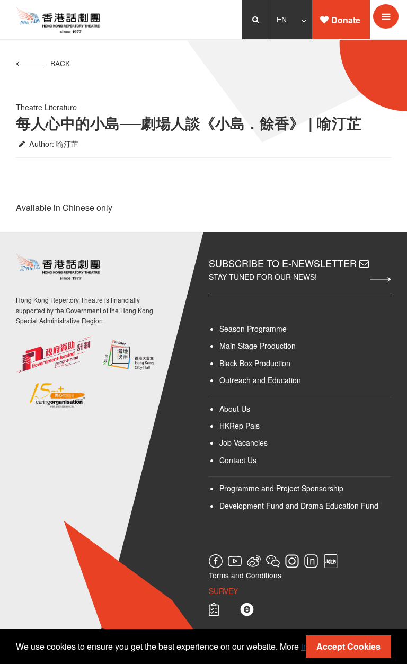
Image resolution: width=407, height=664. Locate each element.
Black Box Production (254, 363)
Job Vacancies (243, 442)
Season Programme (253, 328)
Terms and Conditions (245, 575)
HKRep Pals (239, 425)
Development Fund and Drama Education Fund (298, 505)
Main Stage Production (257, 345)
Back (60, 63)
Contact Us (237, 460)
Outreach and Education (260, 380)
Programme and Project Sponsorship (281, 488)
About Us (234, 408)
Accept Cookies (348, 646)
